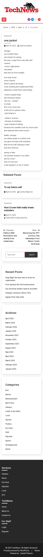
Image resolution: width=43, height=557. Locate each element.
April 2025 (9, 356)
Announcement (11, 399)
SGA (7, 432)
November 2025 (11, 335)
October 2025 (10, 339)
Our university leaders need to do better (21, 289)
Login (4, 527)
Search (31, 255)
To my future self (13, 187)
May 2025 (9, 352)
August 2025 (10, 348)
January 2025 (10, 369)
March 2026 (10, 323)
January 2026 (10, 331)
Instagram (29, 19)
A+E (7, 390)
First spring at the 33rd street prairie (19, 284)
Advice (8, 394)
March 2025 (10, 360)
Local (7, 415)
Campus (8, 407)
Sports (8, 441)
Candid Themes (26, 553)
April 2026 (9, 318)
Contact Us (6, 515)
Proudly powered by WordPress (17, 550)
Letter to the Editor (12, 411)
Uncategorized (11, 445)
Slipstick (8, 36)
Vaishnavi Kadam (25, 46)
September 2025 (12, 344)
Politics (8, 424)
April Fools (9, 403)
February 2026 (11, 327)
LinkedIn (32, 19)
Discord (35, 19)
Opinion (8, 420)
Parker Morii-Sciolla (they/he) (16, 218)
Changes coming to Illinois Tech (18, 293)
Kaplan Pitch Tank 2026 (14, 297)
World (7, 449)
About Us (5, 511)
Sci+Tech (9, 428)
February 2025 (11, 365)
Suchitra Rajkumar (26, 192)
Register (5, 531)
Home (4, 507)
